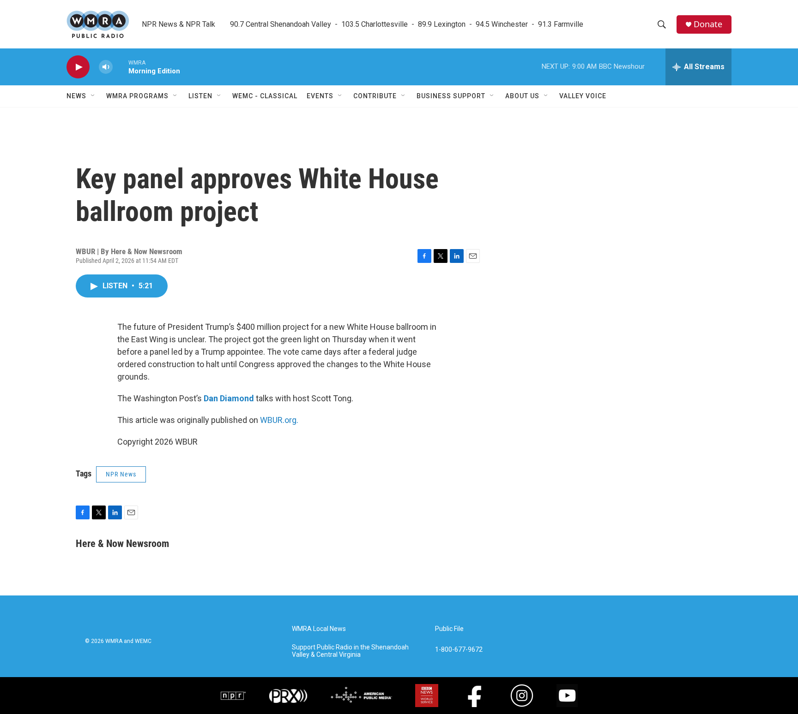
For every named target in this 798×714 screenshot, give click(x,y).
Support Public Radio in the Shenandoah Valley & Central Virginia (350, 651)
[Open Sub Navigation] (93, 96)
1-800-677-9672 (459, 649)
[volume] (106, 67)
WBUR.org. (279, 420)
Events (320, 96)
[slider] (120, 66)
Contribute (375, 96)
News (76, 96)
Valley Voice (582, 96)
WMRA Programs (137, 96)
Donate (708, 24)
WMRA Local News (319, 628)
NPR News (121, 474)
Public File (449, 628)
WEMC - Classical (264, 96)
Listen (200, 96)
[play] (78, 67)
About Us (522, 96)
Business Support (451, 96)
